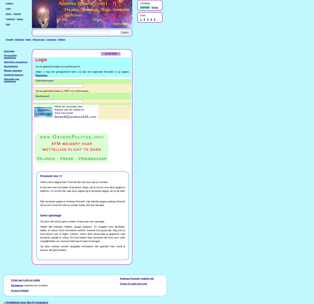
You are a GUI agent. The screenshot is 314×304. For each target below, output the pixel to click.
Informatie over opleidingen (11, 80)
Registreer (41, 75)
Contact (9, 3)
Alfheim (61, 40)
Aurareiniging (11, 66)
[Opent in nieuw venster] (82, 148)
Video (28, 40)
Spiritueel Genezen (13, 75)
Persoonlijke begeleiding (10, 56)
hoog (155, 7)
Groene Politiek (20, 290)
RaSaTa (17, 14)
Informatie (9, 51)
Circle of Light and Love (133, 284)
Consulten (51, 40)
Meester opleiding (13, 71)
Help (8, 24)
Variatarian (17, 285)
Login (8, 9)
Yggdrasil (10, 19)
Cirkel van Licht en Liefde (25, 280)
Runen (20, 19)
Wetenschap (39, 40)
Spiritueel (19, 40)
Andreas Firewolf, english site (137, 278)
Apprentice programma (15, 62)
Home (8, 14)
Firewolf (9, 40)
